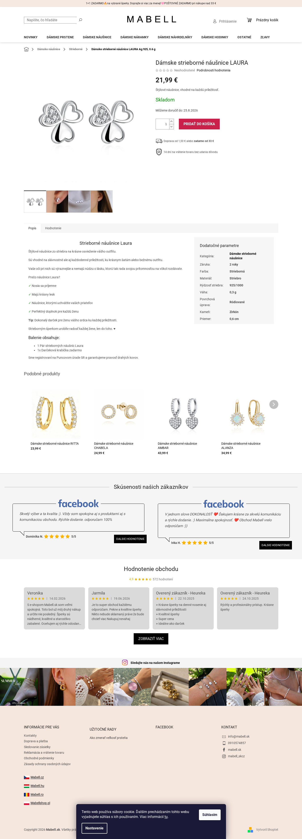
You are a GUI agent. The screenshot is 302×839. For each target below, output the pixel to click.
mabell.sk (234, 749)
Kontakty (30, 735)
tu (166, 817)
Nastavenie (94, 828)
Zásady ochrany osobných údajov (47, 764)
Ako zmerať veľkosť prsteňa (109, 738)
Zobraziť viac (151, 639)
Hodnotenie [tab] (53, 228)
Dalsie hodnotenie (130, 539)
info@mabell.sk (238, 736)
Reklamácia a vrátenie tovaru (44, 752)
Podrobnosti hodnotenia (213, 70)
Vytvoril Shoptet (267, 829)
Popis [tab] (32, 228)
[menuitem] (30, 36)
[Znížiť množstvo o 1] (171, 126)
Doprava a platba (36, 741)
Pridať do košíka (199, 124)
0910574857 (237, 743)
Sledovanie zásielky (37, 747)
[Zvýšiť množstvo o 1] (171, 121)
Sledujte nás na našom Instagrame (155, 663)
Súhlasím (209, 815)
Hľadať (80, 20)
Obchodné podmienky (39, 758)
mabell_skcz (236, 756)
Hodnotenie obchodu (151, 569)
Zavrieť (186, 166)
